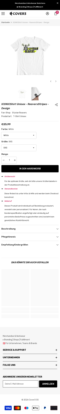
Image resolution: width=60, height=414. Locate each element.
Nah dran (58, 3)
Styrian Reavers (19, 113)
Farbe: (7, 129)
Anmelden (48, 384)
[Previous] (50, 81)
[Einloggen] (47, 13)
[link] (15, 311)
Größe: (6, 141)
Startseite (5, 22)
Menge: (4, 154)
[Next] (55, 81)
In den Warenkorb (30, 168)
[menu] (3, 13)
